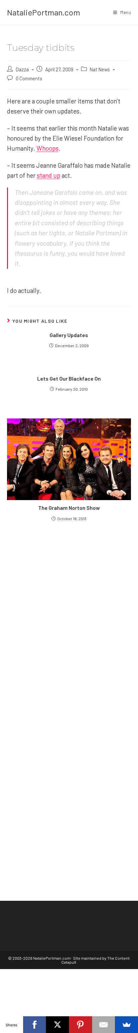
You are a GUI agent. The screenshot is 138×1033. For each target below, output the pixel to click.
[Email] (103, 1024)
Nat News (100, 69)
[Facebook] (34, 1024)
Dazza (22, 69)
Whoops (48, 148)
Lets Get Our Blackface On (69, 378)
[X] (57, 1024)
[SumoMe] (126, 1024)
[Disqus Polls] (69, 606)
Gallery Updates (69, 335)
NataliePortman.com (43, 12)
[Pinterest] (80, 1024)
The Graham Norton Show (69, 507)
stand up (48, 175)
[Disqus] (69, 774)
